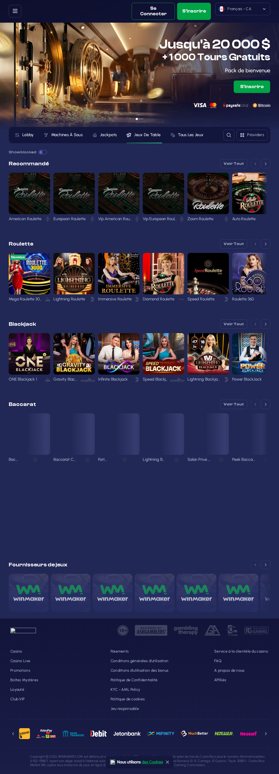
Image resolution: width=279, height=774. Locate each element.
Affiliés (220, 680)
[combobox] (242, 11)
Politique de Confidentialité (134, 680)
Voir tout (234, 164)
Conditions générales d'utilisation (140, 661)
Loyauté (17, 689)
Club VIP (17, 699)
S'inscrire (194, 11)
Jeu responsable (125, 708)
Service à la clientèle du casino (241, 651)
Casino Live (20, 661)
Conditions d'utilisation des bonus (140, 670)
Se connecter (153, 11)
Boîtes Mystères (24, 680)
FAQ (218, 661)
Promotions (20, 670)
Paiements (120, 651)
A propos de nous (229, 670)
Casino (16, 651)
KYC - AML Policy (125, 689)
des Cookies (152, 762)
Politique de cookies (128, 699)
